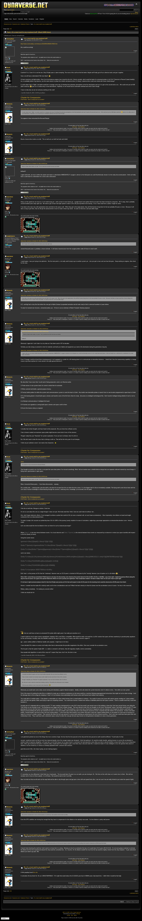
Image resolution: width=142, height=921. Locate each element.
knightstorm (11, 236)
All (10, 28)
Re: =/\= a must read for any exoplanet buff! (37, 67)
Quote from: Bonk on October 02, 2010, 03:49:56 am (33, 671)
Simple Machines (77, 912)
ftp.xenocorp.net (134, 13)
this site (35, 872)
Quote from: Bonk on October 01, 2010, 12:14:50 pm (33, 108)
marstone (10, 197)
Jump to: (122, 901)
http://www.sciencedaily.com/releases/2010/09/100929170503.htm (39, 44)
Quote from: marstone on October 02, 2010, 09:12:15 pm (34, 811)
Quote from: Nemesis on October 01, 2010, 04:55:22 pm (34, 163)
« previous (132, 26)
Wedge (78, 913)
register (12, 9)
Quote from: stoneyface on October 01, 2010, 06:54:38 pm (34, 328)
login (8, 9)
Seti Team (74, 126)
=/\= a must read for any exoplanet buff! (35, 38)
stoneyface (10, 39)
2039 (22, 631)
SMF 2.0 (64, 912)
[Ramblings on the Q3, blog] (5, 217)
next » (137, 26)
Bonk (8, 67)
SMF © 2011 (70, 912)
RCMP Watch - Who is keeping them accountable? (32, 99)
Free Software (81, 126)
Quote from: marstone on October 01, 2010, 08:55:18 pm (34, 241)
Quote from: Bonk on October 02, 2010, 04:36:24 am (33, 840)
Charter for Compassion (30, 98)
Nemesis (9, 104)
